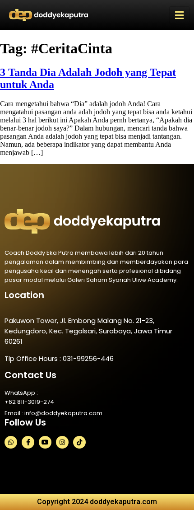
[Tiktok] (79, 442)
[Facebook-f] (28, 442)
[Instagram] (62, 442)
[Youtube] (45, 442)
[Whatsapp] (11, 442)
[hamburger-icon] (179, 15)
